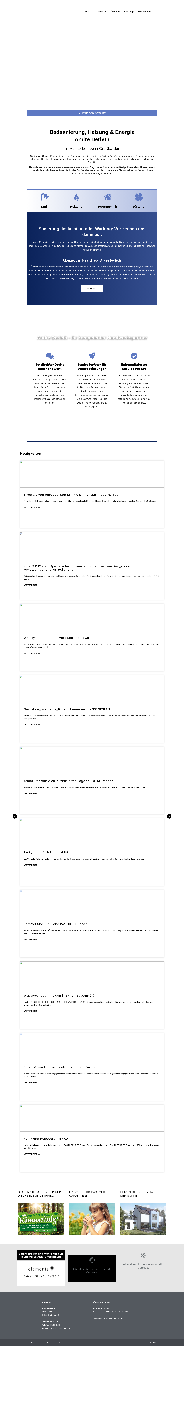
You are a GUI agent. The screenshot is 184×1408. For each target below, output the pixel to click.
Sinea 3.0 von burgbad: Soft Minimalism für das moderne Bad (71, 495)
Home (88, 11)
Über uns (115, 11)
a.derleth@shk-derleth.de (60, 1328)
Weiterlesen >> (32, 507)
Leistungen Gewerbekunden (138, 11)
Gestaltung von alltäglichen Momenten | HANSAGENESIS (67, 709)
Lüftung (139, 207)
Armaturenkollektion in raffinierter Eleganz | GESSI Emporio (68, 781)
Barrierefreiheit (66, 1343)
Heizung (76, 207)
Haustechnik (107, 207)
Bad (45, 207)
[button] (92, 113)
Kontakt (51, 1343)
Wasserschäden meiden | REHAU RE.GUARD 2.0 (59, 996)
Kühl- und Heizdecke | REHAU (46, 1139)
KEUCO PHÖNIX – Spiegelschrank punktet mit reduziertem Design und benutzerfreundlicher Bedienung (77, 568)
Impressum (22, 1343)
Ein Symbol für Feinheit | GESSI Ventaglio (54, 852)
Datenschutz (37, 1343)
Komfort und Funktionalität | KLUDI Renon (55, 924)
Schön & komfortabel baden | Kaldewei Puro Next (62, 1067)
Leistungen (101, 11)
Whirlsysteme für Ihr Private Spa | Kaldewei (57, 638)
